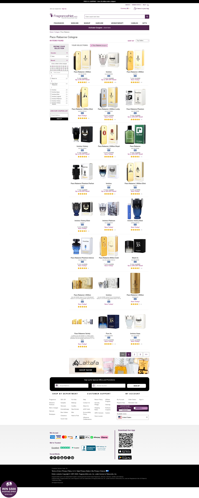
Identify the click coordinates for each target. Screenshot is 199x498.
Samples (63, 403)
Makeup (87, 23)
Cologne (57, 32)
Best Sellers (64, 412)
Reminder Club (132, 403)
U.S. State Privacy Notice (81, 471)
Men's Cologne (53, 408)
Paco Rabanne (99, 45)
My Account (120, 399)
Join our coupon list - (58, 9)
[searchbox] (114, 17)
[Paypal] (76, 437)
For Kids (73, 399)
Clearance (64, 415)
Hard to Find (75, 415)
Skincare (74, 23)
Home (51, 32)
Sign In (127, 4)
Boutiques (52, 414)
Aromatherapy (65, 409)
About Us (86, 406)
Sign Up (59, 119)
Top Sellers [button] (140, 40)
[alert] (126, 8)
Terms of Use (56, 471)
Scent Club (64, 419)
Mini (72, 412)
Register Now (121, 403)
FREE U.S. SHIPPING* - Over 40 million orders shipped (99, 1)
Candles (73, 406)
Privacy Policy (67, 471)
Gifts (144, 23)
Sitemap (107, 404)
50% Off (63, 399)
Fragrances (59, 23)
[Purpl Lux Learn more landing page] (133, 409)
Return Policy (99, 399)
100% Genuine (99, 413)
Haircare (99, 23)
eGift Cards (86, 409)
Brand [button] (53, 60)
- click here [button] (100, 28)
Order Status (136, 4)
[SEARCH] (147, 17)
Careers (107, 413)
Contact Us (86, 403)
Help (144, 4)
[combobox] (116, 17)
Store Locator (99, 416)
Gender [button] (53, 53)
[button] (53, 66)
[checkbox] (59, 56)
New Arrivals (75, 409)
